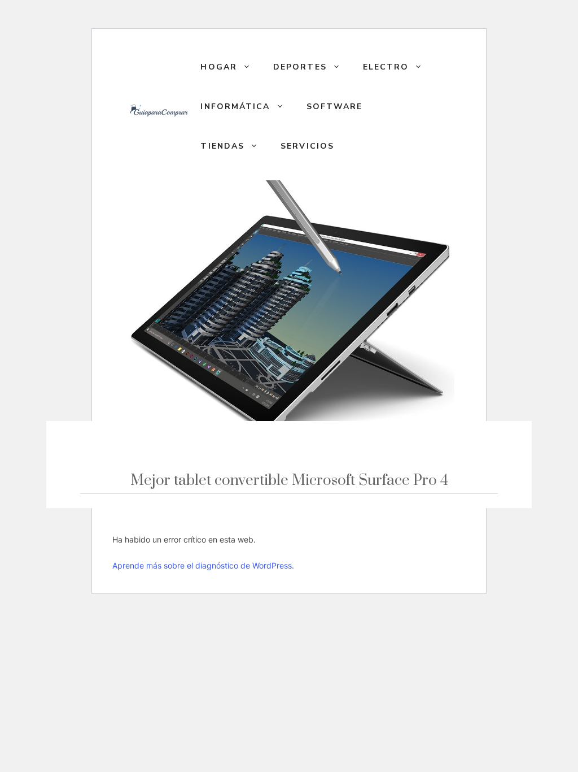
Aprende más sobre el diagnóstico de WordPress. (203, 565)
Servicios (307, 146)
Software (334, 106)
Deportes (300, 67)
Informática (235, 106)
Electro (386, 67)
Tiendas (222, 146)
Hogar (218, 67)
